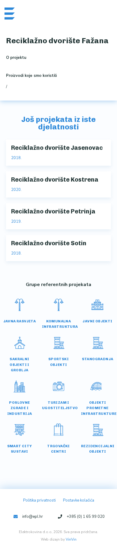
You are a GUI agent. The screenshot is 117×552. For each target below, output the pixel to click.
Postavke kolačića (78, 500)
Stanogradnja (97, 359)
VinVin (71, 539)
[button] (102, 13)
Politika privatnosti (39, 500)
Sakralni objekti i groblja (19, 364)
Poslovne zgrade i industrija (19, 407)
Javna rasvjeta (19, 321)
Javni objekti (97, 321)
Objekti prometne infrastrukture (99, 407)
